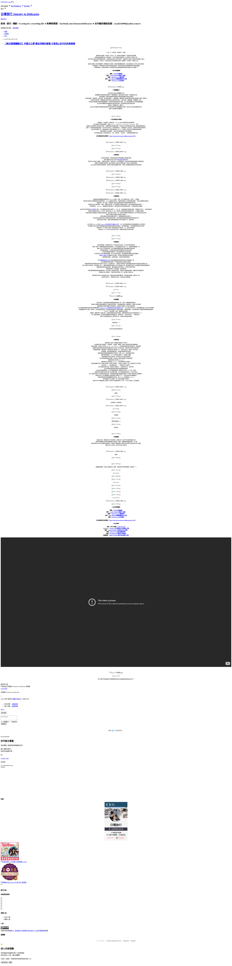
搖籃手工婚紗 (103, 255)
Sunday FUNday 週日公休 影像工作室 (119, 535)
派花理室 (93, 209)
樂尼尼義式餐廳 (121, 159)
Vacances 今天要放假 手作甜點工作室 (119, 528)
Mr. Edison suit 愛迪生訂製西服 (118, 533)
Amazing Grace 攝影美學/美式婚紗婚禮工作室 (111, 307)
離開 (10, 962)
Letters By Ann (121, 526)
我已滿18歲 (4, 962)
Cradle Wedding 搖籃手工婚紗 (118, 75)
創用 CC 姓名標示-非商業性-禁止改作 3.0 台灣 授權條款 (27, 930)
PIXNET (102, 941)
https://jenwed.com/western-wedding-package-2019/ (122, 136)
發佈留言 (3, 724)
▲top (2, 709)
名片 (5, 36)
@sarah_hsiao (5, 758)
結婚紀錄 (15, 704)
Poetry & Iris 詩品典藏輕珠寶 (117, 531)
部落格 (6, 34)
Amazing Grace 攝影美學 (117, 77)
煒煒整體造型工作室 (105, 260)
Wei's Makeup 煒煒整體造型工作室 (118, 79)
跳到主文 (4, 19)
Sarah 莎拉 (4, 688)
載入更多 (3, 713)
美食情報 (15, 28)
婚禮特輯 (15, 706)
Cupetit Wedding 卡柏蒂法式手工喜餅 (118, 530)
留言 (18, 699)
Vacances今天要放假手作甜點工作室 (109, 224)
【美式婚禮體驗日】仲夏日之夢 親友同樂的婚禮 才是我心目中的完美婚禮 (39, 43)
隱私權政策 (126, 941)
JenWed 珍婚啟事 (117, 73)
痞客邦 (14, 699)
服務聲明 (133, 941)
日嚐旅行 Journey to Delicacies (20, 14)
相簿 (5, 31)
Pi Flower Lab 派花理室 (118, 80)
